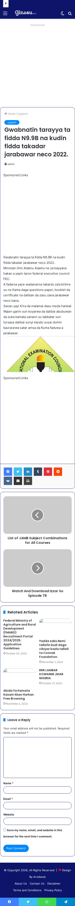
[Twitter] (18, 471)
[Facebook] (8, 471)
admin (11, 164)
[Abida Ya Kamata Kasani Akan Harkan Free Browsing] (19, 677)
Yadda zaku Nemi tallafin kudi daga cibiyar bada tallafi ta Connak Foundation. (54, 649)
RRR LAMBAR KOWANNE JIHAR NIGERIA (51, 674)
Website (8, 814)
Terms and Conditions (27, 890)
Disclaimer (53, 883)
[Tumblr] (38, 471)
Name (8, 783)
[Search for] (70, 14)
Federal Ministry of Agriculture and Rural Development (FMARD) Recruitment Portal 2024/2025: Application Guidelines (19, 634)
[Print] (28, 481)
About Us (21, 883)
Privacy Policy (53, 890)
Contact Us (37, 883)
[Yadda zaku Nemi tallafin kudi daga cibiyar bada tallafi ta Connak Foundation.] (55, 628)
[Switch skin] (62, 14)
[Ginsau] (27, 13)
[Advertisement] (37, 65)
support (23, 113)
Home (11, 113)
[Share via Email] (18, 481)
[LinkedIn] (28, 471)
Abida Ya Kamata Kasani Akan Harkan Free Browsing (18, 695)
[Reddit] (58, 471)
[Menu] (5, 14)
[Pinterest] (48, 471)
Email (8, 798)
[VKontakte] (8, 481)
